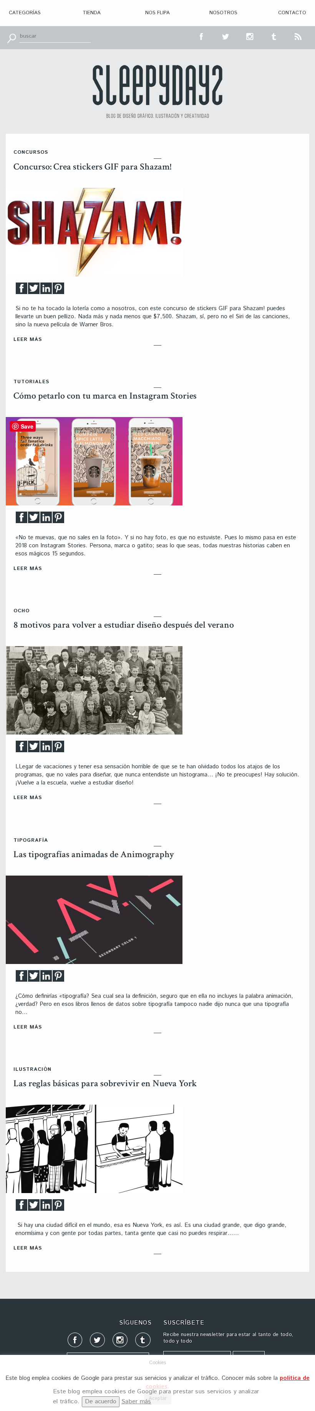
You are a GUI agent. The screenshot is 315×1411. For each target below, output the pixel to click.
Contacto (292, 13)
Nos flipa (157, 13)
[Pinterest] (58, 290)
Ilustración (32, 1069)
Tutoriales (31, 382)
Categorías (25, 13)
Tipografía (30, 840)
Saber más (136, 1401)
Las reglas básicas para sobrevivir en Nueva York (105, 1083)
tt (226, 36)
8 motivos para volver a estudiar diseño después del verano (123, 625)
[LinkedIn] (46, 290)
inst (250, 36)
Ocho (21, 611)
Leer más (27, 339)
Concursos (30, 152)
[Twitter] (34, 290)
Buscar (11, 37)
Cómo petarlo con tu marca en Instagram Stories (105, 396)
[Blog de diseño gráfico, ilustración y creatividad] (157, 91)
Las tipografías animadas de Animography (93, 854)
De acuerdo (100, 1401)
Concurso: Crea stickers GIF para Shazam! (92, 167)
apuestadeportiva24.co (27, 1315)
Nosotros (223, 13)
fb (202, 36)
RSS (298, 36)
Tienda (92, 13)
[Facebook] (21, 290)
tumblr (274, 36)
